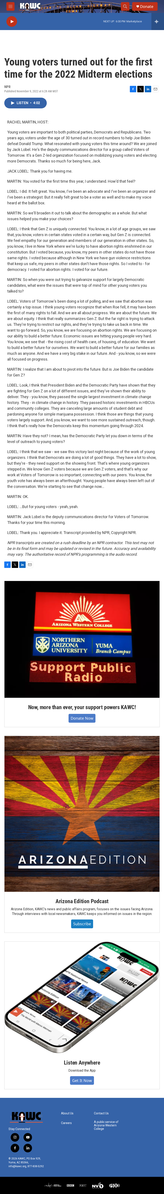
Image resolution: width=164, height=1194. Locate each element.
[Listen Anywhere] (82, 997)
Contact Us (101, 1113)
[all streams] (157, 21)
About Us (67, 1113)
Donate (146, 6)
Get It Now (82, 1080)
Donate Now (82, 718)
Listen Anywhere (82, 1062)
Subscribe (82, 923)
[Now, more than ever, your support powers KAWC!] (82, 639)
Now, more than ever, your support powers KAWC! (82, 707)
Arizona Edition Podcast (82, 901)
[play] (11, 21)
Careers (66, 1123)
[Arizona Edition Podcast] (82, 814)
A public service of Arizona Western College (106, 1125)
